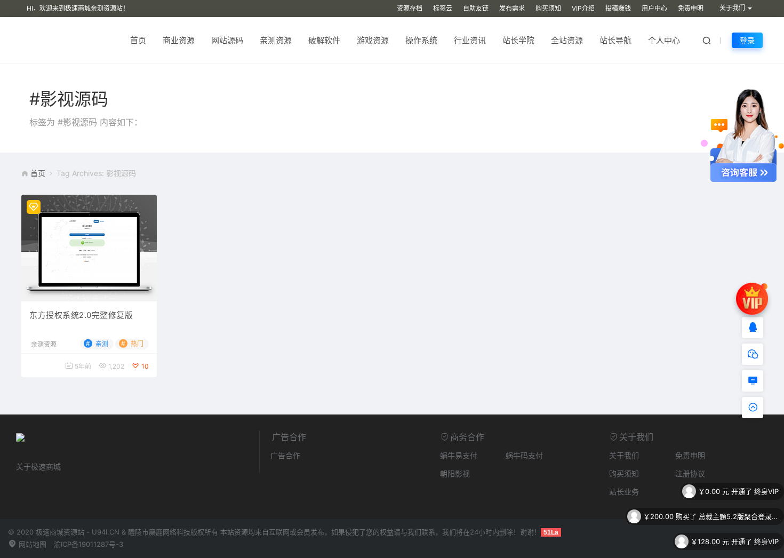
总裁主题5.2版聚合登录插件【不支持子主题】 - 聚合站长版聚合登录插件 (739, 499)
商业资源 (179, 40)
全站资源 (567, 40)
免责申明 (690, 8)
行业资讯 (470, 40)
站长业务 (624, 491)
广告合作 (285, 455)
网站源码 (227, 40)
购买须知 (548, 8)
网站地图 (31, 544)
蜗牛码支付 (524, 455)
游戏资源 (373, 40)
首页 (138, 40)
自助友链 (476, 8)
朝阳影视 (455, 473)
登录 (747, 40)
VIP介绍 (583, 8)
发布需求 (512, 8)
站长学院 (518, 40)
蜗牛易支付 (458, 455)
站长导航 (615, 40)
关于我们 (624, 455)
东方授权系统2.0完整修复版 (81, 315)
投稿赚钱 (618, 8)
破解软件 (324, 40)
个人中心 (664, 40)
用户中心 (654, 8)
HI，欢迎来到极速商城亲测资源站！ (78, 8)
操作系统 (421, 40)
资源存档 (409, 8)
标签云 (442, 8)
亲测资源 (276, 40)
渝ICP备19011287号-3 (88, 544)
